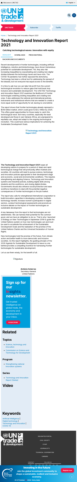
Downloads (20, 55)
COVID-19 (7, 426)
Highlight (7, 55)
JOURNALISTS (45, 448)
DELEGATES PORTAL (45, 436)
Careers (45, 456)
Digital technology (10, 421)
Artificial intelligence (11, 419)
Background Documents (14, 59)
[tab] (7, 55)
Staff (45, 444)
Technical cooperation (45, 452)
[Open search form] (69, 15)
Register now (67, 470)
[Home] (12, 15)
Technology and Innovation (14, 423)
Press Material (35, 55)
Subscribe (13, 322)
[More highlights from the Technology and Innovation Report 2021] (28, 144)
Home (3, 35)
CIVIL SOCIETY (45, 440)
